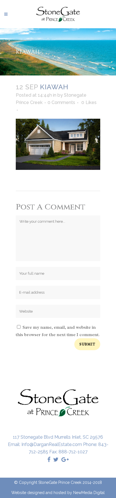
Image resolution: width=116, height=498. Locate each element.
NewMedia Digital (89, 492)
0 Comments (61, 102)
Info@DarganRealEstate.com (51, 444)
